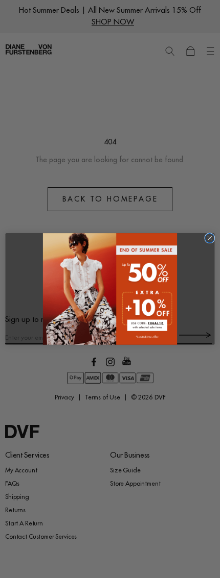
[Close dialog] (209, 238)
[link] (110, 288)
